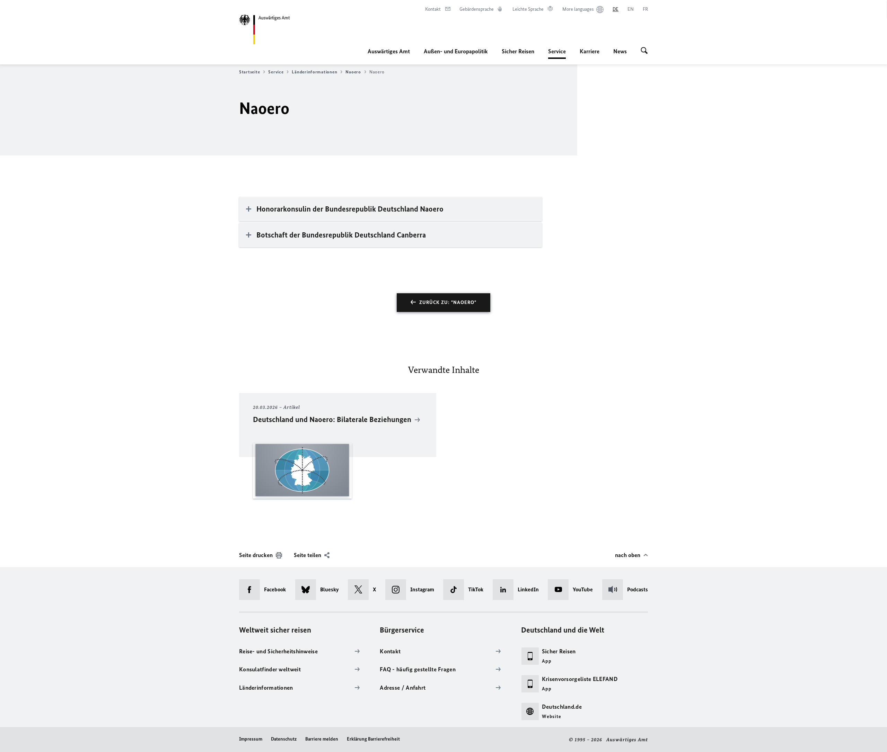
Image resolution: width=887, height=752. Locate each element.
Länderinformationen (314, 71)
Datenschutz (284, 739)
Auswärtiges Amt (389, 51)
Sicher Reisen (518, 51)
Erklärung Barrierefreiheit (373, 739)
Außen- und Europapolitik (456, 51)
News (620, 51)
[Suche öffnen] (644, 51)
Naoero (353, 71)
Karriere (589, 51)
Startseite (249, 71)
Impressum (250, 739)
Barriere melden (321, 739)
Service (557, 53)
